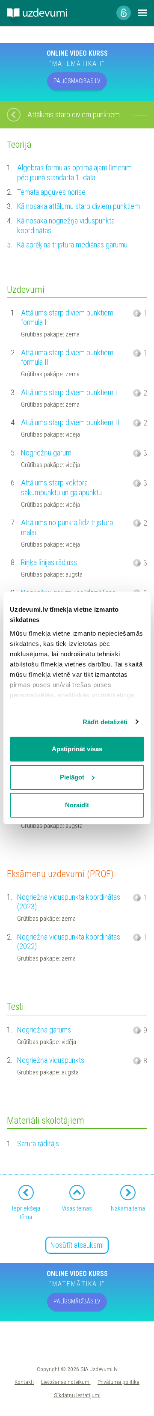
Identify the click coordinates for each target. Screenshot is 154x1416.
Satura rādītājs (38, 1143)
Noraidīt (77, 805)
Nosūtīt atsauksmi (77, 1244)
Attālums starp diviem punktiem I (69, 392)
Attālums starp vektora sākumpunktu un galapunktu (61, 487)
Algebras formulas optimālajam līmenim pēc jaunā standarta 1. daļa (74, 172)
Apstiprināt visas (77, 749)
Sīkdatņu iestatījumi (77, 1395)
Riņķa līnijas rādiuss (49, 562)
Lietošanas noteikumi (66, 1381)
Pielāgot (72, 777)
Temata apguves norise (51, 191)
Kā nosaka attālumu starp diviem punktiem (78, 206)
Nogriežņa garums (44, 1029)
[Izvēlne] (142, 13)
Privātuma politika (118, 1381)
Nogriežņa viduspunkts (50, 1060)
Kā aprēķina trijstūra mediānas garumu (72, 244)
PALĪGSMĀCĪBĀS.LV (77, 80)
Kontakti (24, 1381)
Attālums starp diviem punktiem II (70, 422)
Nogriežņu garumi (47, 452)
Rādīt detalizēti (105, 722)
